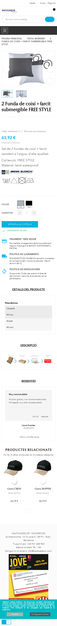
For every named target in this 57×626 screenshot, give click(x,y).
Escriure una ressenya (35, 131)
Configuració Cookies (40, 614)
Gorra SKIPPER (43, 488)
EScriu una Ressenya (29, 437)
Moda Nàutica (14, 493)
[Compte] (48, 11)
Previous (6, 69)
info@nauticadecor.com (40, 551)
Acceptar (14, 614)
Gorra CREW (14, 488)
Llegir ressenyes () (11, 131)
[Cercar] (49, 19)
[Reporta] (45, 413)
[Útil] (35, 413)
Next (51, 69)
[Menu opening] (5, 30)
